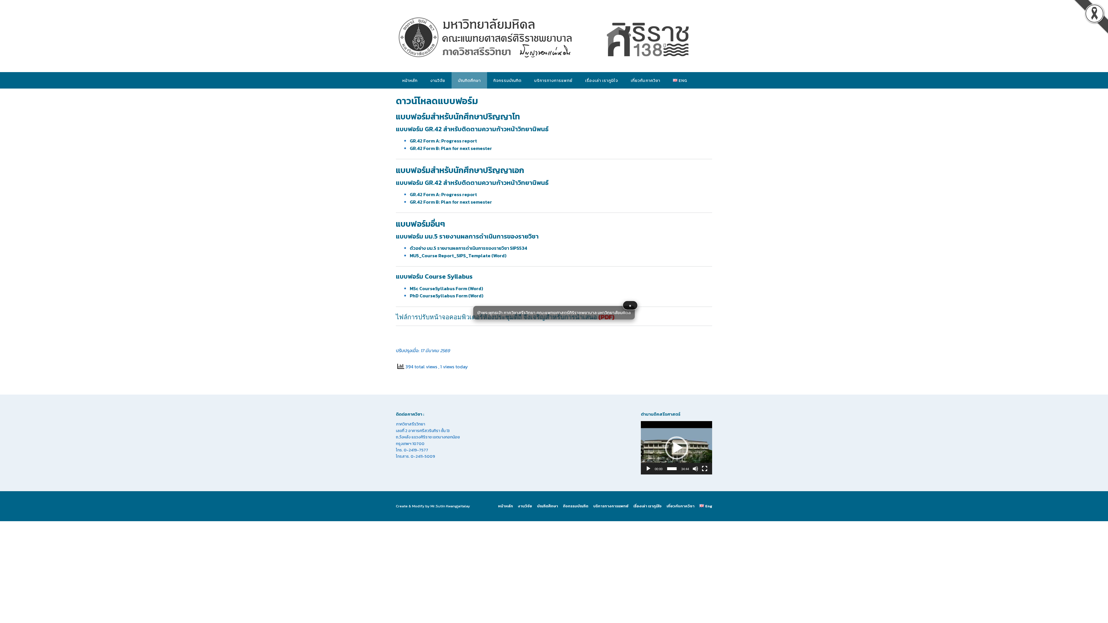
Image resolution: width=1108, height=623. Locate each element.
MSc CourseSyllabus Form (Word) (446, 288)
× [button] (630, 305)
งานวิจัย (437, 81)
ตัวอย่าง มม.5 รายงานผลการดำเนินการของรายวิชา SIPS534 (468, 248)
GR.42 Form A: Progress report (443, 140)
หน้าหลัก (410, 81)
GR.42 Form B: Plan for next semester (451, 148)
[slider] (672, 468)
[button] (676, 447)
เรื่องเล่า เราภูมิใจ (601, 81)
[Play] (648, 469)
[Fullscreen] (705, 469)
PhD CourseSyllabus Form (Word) (446, 295)
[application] (676, 447)
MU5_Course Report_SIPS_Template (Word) (458, 255)
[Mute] (695, 469)
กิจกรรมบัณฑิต (507, 81)
